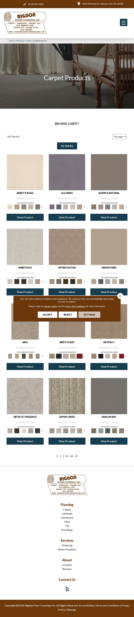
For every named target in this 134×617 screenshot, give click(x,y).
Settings (89, 314)
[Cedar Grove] (67, 395)
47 (76, 455)
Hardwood (67, 517)
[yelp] (67, 589)
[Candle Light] (24, 430)
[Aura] (25, 172)
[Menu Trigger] (123, 22)
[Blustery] (114, 206)
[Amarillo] (67, 246)
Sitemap (71, 609)
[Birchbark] (73, 206)
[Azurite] (59, 206)
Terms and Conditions (107, 605)
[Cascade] (66, 356)
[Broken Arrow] (38, 356)
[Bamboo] (17, 206)
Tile (67, 525)
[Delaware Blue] (38, 206)
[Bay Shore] (31, 356)
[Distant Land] (122, 430)
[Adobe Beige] (10, 356)
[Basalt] (66, 206)
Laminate (67, 513)
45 (67, 455)
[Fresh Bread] (38, 281)
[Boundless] (24, 206)
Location (67, 564)
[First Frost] (31, 281)
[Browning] (73, 281)
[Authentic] (109, 246)
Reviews (67, 568)
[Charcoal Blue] (108, 430)
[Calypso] (101, 430)
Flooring (20, 41)
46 (71, 455)
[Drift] (114, 281)
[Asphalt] (109, 395)
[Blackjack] (59, 356)
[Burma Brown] (17, 430)
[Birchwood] (52, 356)
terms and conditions (75, 306)
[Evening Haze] (122, 281)
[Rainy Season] (73, 430)
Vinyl (67, 521)
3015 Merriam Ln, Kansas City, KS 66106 (102, 3)
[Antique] (17, 356)
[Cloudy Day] (108, 281)
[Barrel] (109, 172)
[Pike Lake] (66, 430)
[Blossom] (80, 206)
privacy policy (50, 306)
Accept (47, 314)
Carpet (28, 41)
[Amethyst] (67, 172)
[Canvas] (25, 246)
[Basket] (101, 206)
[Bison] (66, 281)
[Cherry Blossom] (80, 356)
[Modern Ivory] (59, 430)
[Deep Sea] (38, 430)
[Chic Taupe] (31, 206)
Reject (68, 314)
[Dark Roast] (24, 281)
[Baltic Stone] (25, 395)
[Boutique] (122, 206)
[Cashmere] (73, 356)
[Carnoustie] (80, 281)
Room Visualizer (67, 549)
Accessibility (86, 605)
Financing (67, 545)
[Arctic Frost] (59, 281)
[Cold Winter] (31, 430)
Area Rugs (67, 529)
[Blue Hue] (101, 281)
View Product (25, 217)
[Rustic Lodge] (80, 430)
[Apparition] (24, 356)
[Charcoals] (17, 281)
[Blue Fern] (108, 206)
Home (12, 41)
